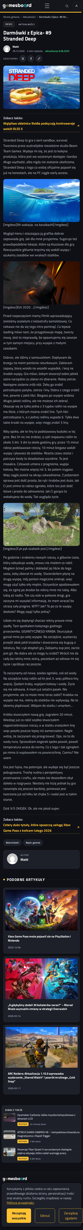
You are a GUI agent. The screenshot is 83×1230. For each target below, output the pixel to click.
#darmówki (12, 842)
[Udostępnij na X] (22, 58)
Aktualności (29, 17)
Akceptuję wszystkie (19, 1216)
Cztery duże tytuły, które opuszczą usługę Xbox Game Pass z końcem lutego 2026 (41, 827)
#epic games (33, 842)
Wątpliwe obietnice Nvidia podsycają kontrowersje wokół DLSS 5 (41, 126)
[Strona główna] (17, 6)
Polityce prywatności (20, 1202)
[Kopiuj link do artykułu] (39, 58)
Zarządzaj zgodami (71, 1216)
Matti (16, 47)
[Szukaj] (67, 6)
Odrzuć (45, 1215)
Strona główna (11, 17)
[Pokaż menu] (47, 6)
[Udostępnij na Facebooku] (31, 58)
